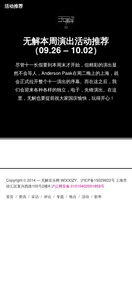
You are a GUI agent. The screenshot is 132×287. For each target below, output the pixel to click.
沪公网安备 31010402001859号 (77, 185)
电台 (72, 196)
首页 (10, 196)
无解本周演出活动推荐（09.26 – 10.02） (66, 45)
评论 (47, 196)
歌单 (98, 196)
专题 (60, 196)
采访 (35, 196)
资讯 (22, 196)
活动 (85, 196)
